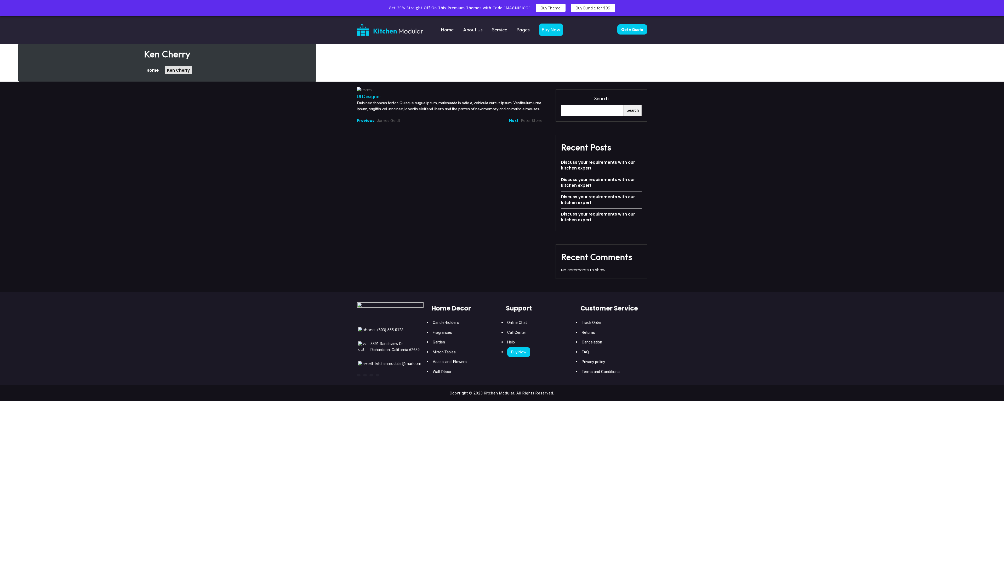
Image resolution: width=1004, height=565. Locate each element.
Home (447, 30)
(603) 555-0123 (390, 329)
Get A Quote (632, 29)
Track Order (592, 322)
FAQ (585, 352)
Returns (588, 332)
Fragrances (442, 332)
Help (511, 342)
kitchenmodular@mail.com (398, 363)
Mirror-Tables (444, 352)
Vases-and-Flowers (450, 361)
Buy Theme (551, 7)
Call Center (516, 332)
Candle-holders (446, 322)
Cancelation (592, 342)
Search (601, 98)
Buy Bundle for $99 (593, 7)
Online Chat (517, 322)
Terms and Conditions (601, 371)
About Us (473, 30)
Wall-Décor (442, 371)
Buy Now (551, 30)
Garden (439, 342)
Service (499, 30)
